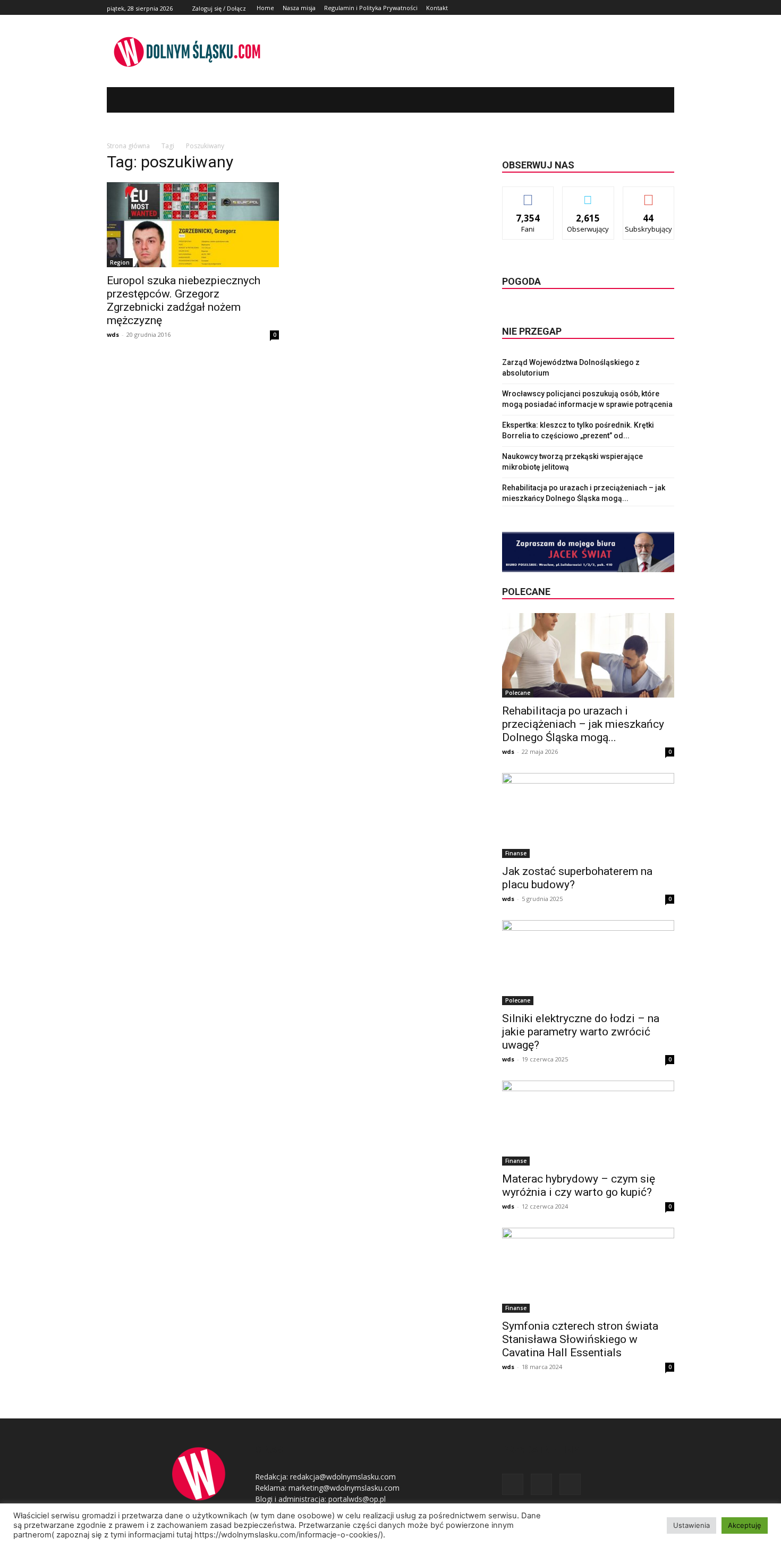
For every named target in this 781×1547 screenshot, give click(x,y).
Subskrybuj (649, 195)
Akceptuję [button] (744, 1525)
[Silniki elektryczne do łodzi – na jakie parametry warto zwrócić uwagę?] (588, 962)
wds (113, 334)
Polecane (517, 692)
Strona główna (128, 145)
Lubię (528, 195)
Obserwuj (588, 195)
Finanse (516, 853)
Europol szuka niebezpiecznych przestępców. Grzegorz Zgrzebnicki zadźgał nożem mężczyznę (183, 300)
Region (120, 262)
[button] (650, 100)
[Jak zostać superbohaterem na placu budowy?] (588, 815)
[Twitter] (656, 8)
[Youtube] (668, 8)
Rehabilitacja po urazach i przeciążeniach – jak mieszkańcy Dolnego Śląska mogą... (583, 724)
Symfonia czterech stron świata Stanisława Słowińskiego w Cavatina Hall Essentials (580, 1339)
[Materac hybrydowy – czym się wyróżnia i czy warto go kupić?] (588, 1123)
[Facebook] (644, 8)
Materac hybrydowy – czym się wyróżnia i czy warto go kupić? (578, 1185)
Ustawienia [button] (691, 1525)
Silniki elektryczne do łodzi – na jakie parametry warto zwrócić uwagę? (580, 1031)
